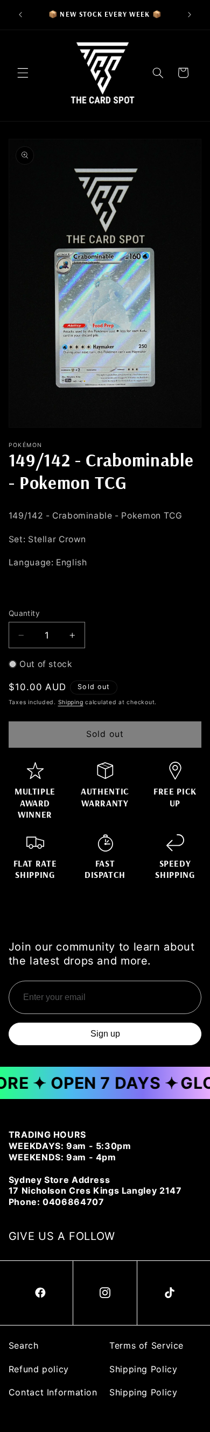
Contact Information (53, 1392)
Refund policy (39, 1369)
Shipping (70, 702)
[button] (22, 72)
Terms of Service (146, 1345)
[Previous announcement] (20, 14)
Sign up (105, 1033)
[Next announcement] (189, 14)
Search (24, 1345)
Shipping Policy (143, 1369)
